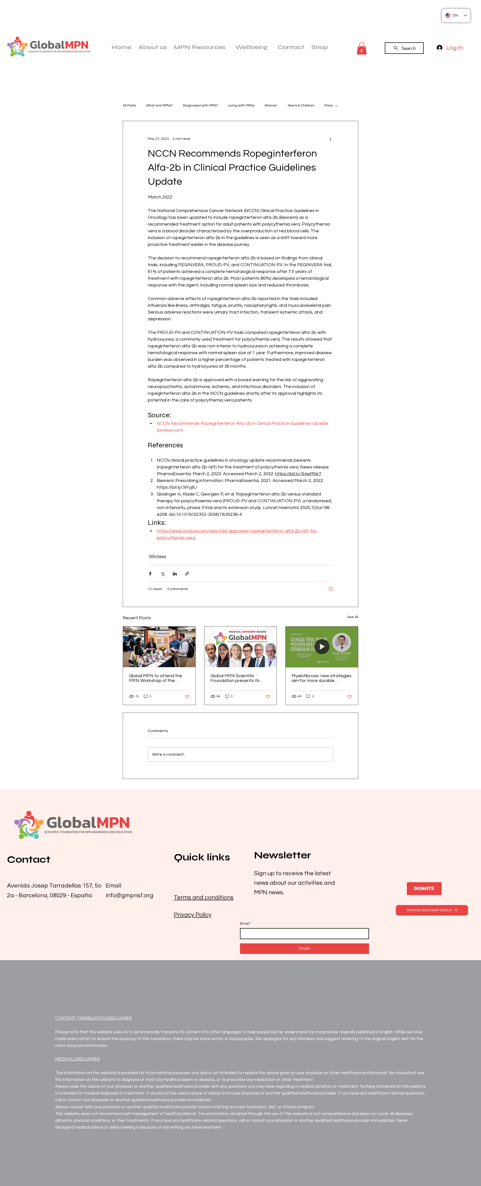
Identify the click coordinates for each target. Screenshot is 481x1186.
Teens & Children (300, 105)
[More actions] (330, 139)
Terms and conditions (203, 897)
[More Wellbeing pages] (270, 47)
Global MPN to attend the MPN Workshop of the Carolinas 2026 (155, 678)
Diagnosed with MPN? (200, 105)
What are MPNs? (159, 105)
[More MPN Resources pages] (227, 47)
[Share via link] (187, 573)
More (328, 105)
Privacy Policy (192, 915)
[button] (361, 48)
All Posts (129, 105)
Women (271, 105)
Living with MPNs (241, 105)
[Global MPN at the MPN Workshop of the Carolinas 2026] (159, 647)
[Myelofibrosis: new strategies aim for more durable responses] (322, 647)
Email (245, 923)
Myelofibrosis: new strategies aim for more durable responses (321, 678)
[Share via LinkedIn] (174, 573)
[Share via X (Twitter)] (162, 573)
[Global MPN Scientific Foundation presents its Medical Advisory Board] (240, 647)
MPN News (157, 556)
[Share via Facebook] (150, 573)
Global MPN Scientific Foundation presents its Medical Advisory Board (235, 678)
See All (352, 617)
